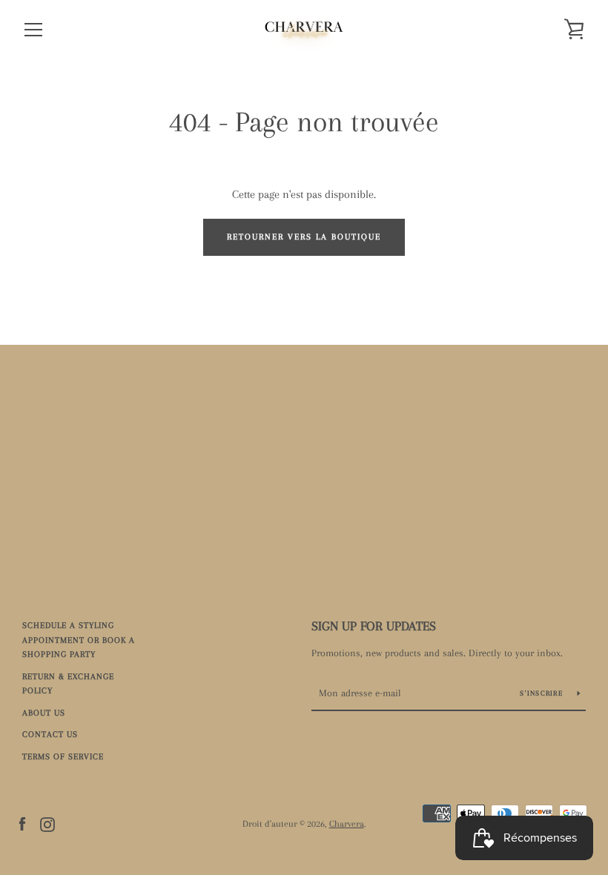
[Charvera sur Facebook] (22, 823)
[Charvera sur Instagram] (47, 823)
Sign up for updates (373, 625)
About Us (43, 713)
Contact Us (50, 734)
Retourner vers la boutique (304, 237)
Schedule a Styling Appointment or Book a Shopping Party (78, 640)
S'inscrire (543, 693)
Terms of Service (63, 757)
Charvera (346, 824)
